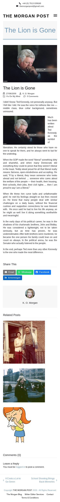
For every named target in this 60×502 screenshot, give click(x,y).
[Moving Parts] (24, 385)
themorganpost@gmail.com (32, 6)
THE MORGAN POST (26, 16)
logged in (20, 467)
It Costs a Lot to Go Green (12, 480)
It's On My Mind (13, 96)
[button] (55, 15)
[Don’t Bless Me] (17, 425)
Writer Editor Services (34, 494)
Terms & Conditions (30, 498)
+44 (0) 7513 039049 (31, 3)
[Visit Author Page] (30, 293)
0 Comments (32, 96)
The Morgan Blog (14, 494)
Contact (50, 494)
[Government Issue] (24, 342)
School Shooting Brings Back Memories (40, 480)
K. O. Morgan (28, 93)
